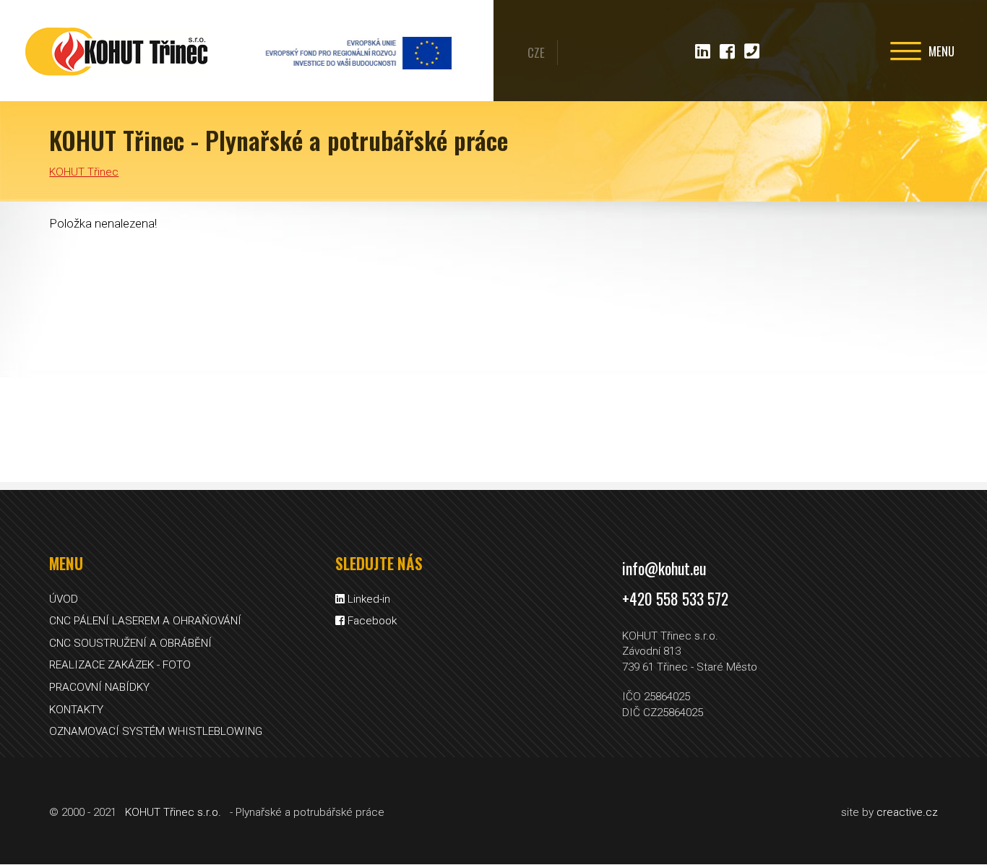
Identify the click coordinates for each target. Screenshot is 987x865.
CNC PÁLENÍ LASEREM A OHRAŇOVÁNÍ (145, 620)
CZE (536, 52)
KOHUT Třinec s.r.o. (173, 812)
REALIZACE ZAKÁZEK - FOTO (120, 664)
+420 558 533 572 (675, 598)
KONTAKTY (76, 709)
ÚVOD (63, 599)
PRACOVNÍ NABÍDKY (99, 687)
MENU (940, 51)
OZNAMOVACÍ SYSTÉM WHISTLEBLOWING (155, 731)
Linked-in (367, 599)
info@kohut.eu (664, 568)
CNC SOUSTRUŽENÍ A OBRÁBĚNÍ (130, 643)
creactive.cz (907, 812)
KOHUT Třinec (115, 50)
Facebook (371, 620)
